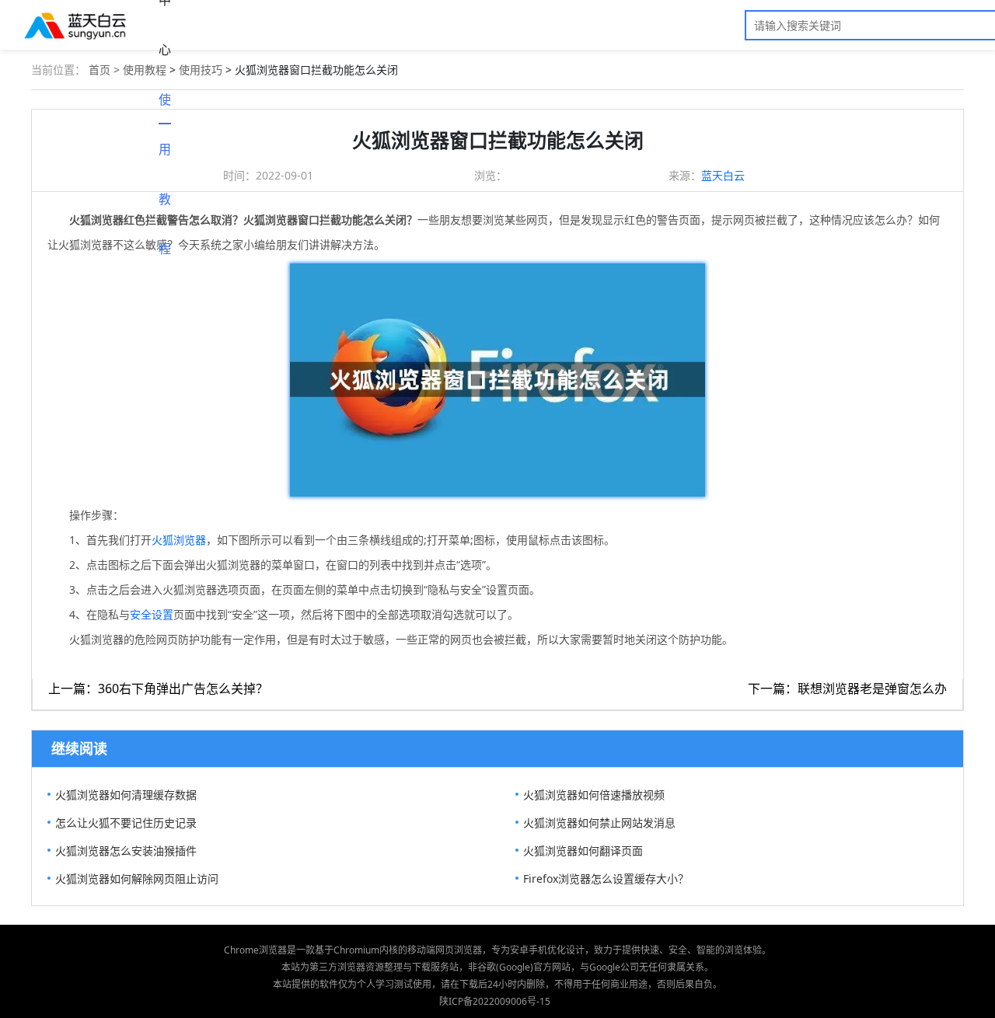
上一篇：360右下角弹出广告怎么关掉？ (158, 688)
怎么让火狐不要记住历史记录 (126, 822)
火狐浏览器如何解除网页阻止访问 (136, 878)
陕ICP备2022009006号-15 (494, 1001)
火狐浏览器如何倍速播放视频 (594, 794)
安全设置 (151, 614)
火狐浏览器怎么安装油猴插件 (126, 850)
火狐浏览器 (179, 539)
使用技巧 (200, 69)
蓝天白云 (723, 175)
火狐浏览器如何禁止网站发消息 (599, 822)
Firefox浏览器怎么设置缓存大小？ (606, 878)
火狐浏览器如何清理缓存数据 (126, 794)
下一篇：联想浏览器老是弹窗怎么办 (847, 688)
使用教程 (165, 107)
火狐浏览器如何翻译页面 (583, 850)
